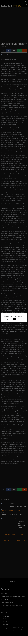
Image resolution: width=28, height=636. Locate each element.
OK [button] (14, 319)
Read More (19, 319)
